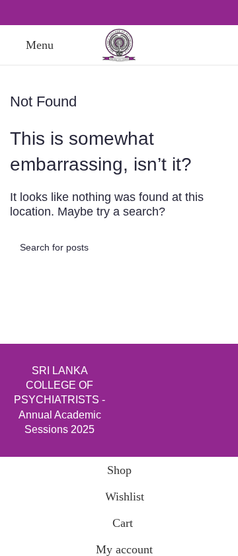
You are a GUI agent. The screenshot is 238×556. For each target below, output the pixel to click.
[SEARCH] (213, 247)
